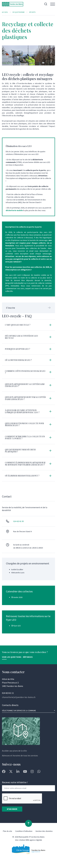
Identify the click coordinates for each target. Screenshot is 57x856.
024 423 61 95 (18, 521)
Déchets (32, 12)
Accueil (5, 12)
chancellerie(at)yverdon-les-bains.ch (18, 697)
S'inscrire (10, 307)
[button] (28, 324)
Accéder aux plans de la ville (14, 750)
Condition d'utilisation (23, 831)
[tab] (28, 324)
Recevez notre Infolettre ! (15, 782)
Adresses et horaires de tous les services (20, 755)
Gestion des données (44, 831)
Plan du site (7, 831)
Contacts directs (10, 705)
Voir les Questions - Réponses (17, 657)
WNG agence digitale (34, 840)
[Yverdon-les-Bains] (12, 4)
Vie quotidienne (18, 12)
